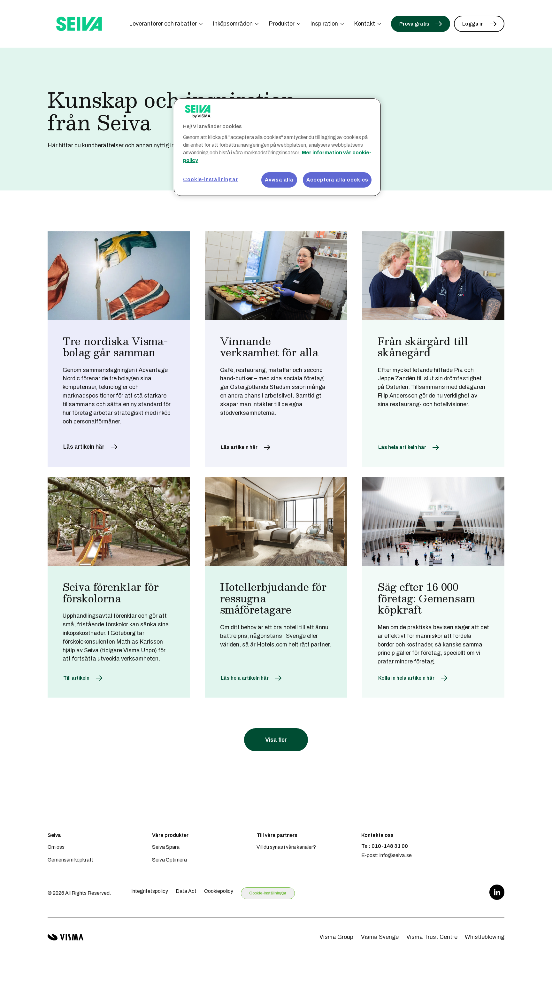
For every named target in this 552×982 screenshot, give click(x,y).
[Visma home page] (65, 937)
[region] (277, 147)
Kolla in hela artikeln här (406, 678)
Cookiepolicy (218, 891)
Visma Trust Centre (431, 937)
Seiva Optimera (169, 859)
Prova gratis (414, 24)
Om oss (56, 847)
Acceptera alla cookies (337, 179)
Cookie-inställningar (267, 893)
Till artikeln (76, 678)
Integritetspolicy (149, 891)
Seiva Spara (166, 847)
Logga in (473, 24)
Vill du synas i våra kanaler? (286, 847)
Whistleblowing (484, 937)
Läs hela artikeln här (402, 447)
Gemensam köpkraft (70, 859)
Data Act (186, 891)
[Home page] (79, 24)
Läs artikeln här (83, 447)
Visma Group (336, 937)
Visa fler (276, 740)
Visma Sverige (380, 937)
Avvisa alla (279, 179)
